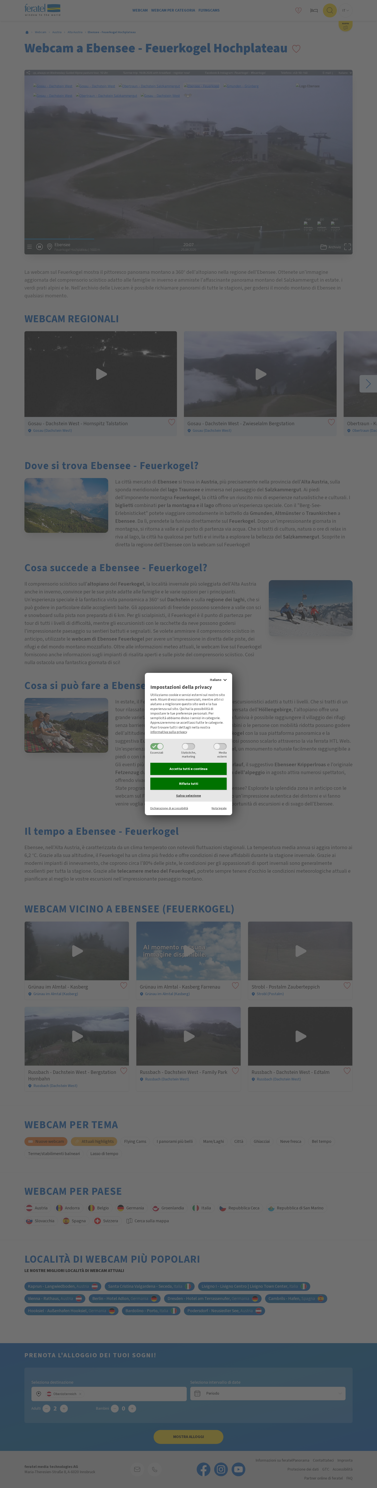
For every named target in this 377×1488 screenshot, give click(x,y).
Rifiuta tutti (188, 783)
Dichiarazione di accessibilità (169, 808)
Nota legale (219, 808)
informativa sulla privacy (168, 732)
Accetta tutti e (188, 768)
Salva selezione (188, 795)
